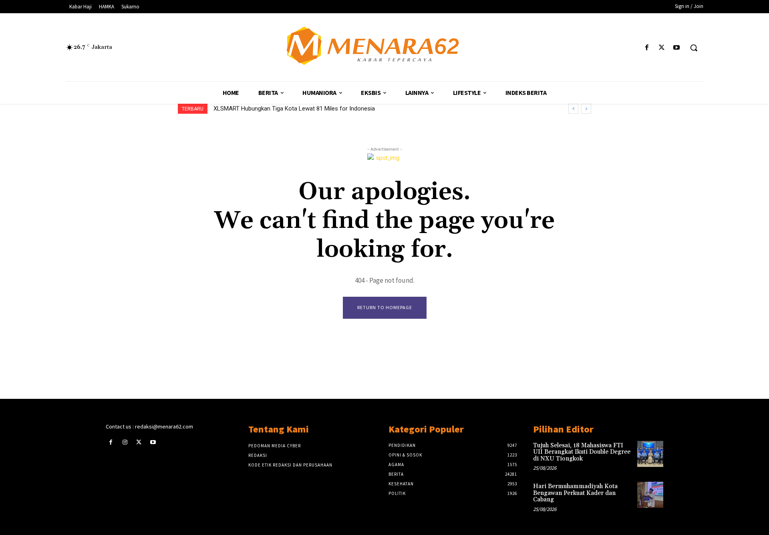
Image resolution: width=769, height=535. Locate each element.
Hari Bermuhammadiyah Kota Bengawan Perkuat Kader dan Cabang (575, 493)
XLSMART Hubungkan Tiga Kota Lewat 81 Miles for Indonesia (294, 108)
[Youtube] (676, 47)
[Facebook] (646, 47)
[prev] (573, 109)
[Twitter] (661, 47)
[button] (693, 47)
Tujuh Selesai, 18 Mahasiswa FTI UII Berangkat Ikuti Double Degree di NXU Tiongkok (581, 452)
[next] (586, 109)
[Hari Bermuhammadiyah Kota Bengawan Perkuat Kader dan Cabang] (650, 495)
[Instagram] (125, 442)
